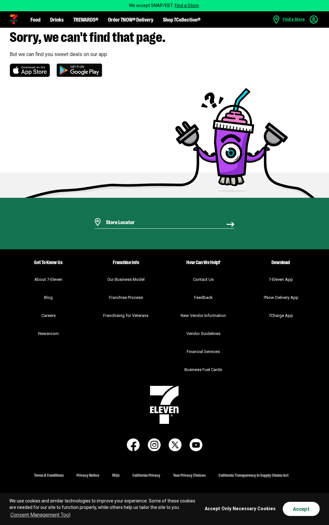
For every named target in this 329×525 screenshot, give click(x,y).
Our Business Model (126, 279)
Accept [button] (301, 509)
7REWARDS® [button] (85, 19)
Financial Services (203, 351)
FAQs (116, 474)
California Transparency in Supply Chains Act (253, 474)
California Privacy (146, 474)
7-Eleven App (281, 279)
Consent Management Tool (40, 515)
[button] (14, 19)
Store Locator (118, 214)
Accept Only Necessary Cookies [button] (240, 508)
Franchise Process (126, 297)
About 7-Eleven (48, 279)
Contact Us (203, 279)
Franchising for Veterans (125, 315)
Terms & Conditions (49, 474)
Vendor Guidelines (203, 333)
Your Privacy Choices (189, 474)
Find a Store (187, 5)
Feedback (203, 297)
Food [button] (35, 19)
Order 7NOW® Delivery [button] (130, 19)
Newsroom (48, 333)
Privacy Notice (87, 474)
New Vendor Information (203, 315)
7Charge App (281, 315)
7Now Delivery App (280, 297)
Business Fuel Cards (203, 369)
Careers (48, 315)
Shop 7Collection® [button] (181, 19)
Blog (48, 297)
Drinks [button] (57, 19)
